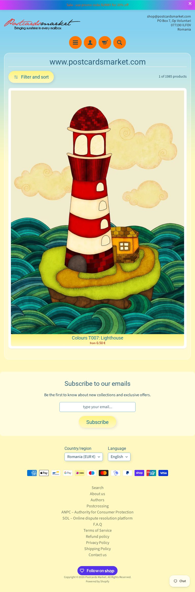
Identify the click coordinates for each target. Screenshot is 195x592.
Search (98, 488)
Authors (97, 500)
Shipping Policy (97, 549)
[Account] (90, 42)
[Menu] (75, 42)
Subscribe (97, 422)
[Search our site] (119, 42)
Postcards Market (95, 577)
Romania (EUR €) (81, 457)
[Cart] (105, 42)
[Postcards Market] (42, 23)
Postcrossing (98, 506)
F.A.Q (97, 524)
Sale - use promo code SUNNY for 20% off (97, 5)
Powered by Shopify (97, 581)
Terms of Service (98, 530)
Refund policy (97, 536)
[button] (31, 77)
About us (97, 494)
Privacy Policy (97, 542)
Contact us (98, 555)
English (117, 457)
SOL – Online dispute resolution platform (97, 518)
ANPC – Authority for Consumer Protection (97, 512)
